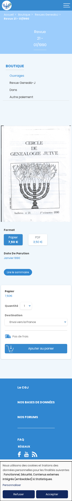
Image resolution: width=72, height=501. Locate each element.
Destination (13, 315)
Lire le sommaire (18, 272)
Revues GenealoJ (46, 15)
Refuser (18, 494)
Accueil (9, 15)
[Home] (7, 5)
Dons (13, 90)
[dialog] (36, 481)
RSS (34, 454)
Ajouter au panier (41, 348)
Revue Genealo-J (22, 83)
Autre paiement (21, 97)
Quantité (11, 306)
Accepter (52, 494)
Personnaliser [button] (12, 485)
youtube (26, 454)
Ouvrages (17, 75)
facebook (20, 454)
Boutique (24, 15)
